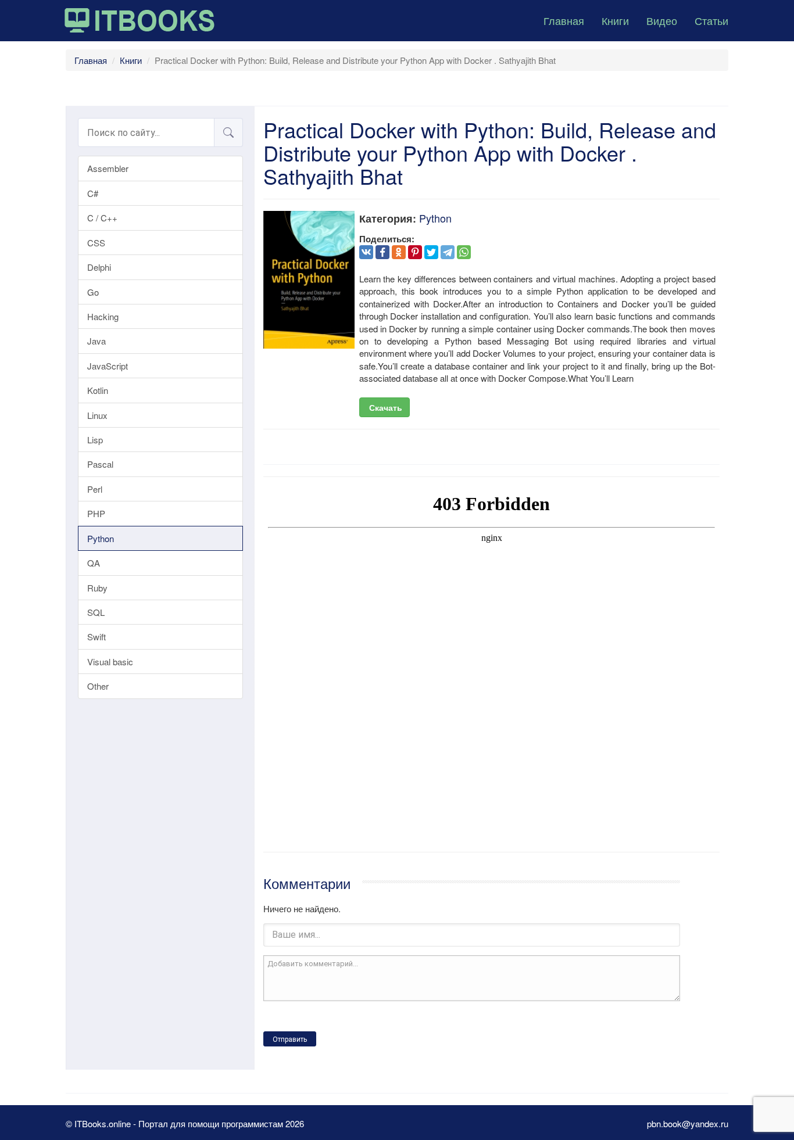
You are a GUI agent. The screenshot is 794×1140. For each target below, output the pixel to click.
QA (93, 563)
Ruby (97, 588)
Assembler (107, 168)
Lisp (95, 439)
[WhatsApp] (464, 252)
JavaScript (107, 366)
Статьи (711, 20)
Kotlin (97, 390)
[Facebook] (382, 252)
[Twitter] (431, 252)
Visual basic (110, 661)
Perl (94, 489)
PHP (96, 513)
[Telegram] (448, 252)
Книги (615, 20)
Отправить (290, 1039)
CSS (96, 242)
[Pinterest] (415, 252)
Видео (661, 20)
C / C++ (102, 217)
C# (92, 193)
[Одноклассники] (399, 252)
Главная (563, 20)
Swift (96, 636)
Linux (97, 415)
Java (96, 341)
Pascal (100, 464)
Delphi (99, 267)
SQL (96, 612)
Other (98, 686)
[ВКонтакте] (366, 252)
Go (93, 292)
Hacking (103, 316)
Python (100, 538)
